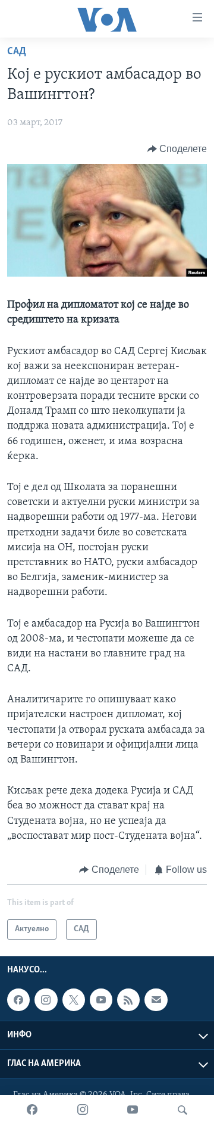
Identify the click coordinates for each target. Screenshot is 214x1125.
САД (16, 52)
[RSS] (128, 1000)
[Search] (182, 1110)
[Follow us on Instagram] (45, 1000)
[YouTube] (132, 1110)
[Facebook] (32, 1110)
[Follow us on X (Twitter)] (73, 1000)
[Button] (177, 149)
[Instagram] (82, 1110)
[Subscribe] (155, 1000)
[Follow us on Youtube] (101, 1000)
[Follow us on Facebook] (18, 1000)
